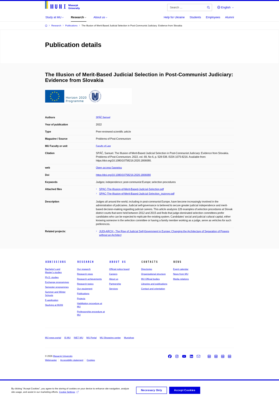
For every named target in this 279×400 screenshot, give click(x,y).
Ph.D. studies (52, 277)
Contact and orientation (153, 288)
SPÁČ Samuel (103, 117)
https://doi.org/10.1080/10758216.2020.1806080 (123, 175)
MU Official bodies (150, 279)
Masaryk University (62, 356)
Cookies (91, 360)
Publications (83, 293)
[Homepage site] (62, 5)
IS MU (67, 337)
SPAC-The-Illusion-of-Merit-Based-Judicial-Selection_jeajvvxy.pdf (136, 193)
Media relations (181, 279)
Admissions (55, 262)
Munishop (129, 337)
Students (195, 17)
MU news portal (53, 337)
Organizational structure (153, 274)
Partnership (115, 284)
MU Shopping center (110, 337)
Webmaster (51, 360)
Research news (85, 274)
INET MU (78, 337)
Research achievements (89, 279)
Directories (146, 269)
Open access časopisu (109, 167)
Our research (84, 269)
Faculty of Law (103, 145)
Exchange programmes (57, 282)
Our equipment (84, 288)
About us (117, 262)
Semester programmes (57, 287)
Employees (213, 17)
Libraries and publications (154, 284)
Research (85, 262)
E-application (51, 300)
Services (113, 288)
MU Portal (91, 337)
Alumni (229, 17)
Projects (81, 298)
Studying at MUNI (54, 305)
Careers (113, 274)
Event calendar (180, 269)
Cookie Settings (67, 392)
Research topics (85, 284)
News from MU (180, 274)
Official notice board (119, 269)
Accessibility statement (71, 360)
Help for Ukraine (174, 17)
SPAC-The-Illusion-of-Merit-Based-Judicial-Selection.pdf (131, 189)
